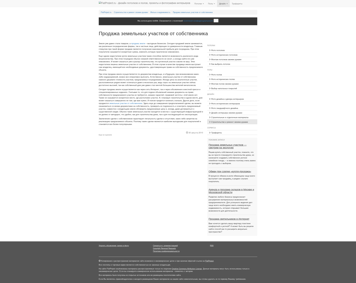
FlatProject (209, 261)
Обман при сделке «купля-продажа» (230, 171)
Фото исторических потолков (224, 54)
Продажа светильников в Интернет (229, 219)
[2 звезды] (101, 132)
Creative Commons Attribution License (187, 268)
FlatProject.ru (106, 12)
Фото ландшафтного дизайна (224, 108)
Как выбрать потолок (220, 64)
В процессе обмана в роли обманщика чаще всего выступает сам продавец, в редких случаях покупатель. (232, 178)
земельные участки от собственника (125, 103)
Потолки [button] (198, 3)
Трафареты (237, 3)
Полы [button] (211, 3)
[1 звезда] (99, 132)
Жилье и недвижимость (160, 12)
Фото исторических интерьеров (225, 103)
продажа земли (138, 43)
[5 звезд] (106, 132)
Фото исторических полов (223, 79)
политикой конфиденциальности (198, 20)
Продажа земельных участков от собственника (193, 12)
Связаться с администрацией (165, 245)
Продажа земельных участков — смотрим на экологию (228, 146)
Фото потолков (218, 50)
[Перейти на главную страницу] (144, 3)
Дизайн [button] (222, 3)
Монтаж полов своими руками (225, 83)
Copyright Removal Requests (164, 248)
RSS (211, 245)
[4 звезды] (104, 132)
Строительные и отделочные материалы (230, 117)
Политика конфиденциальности (166, 251)
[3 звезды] (103, 132)
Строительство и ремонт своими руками (131, 12)
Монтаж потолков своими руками (226, 59)
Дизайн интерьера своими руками (226, 112)
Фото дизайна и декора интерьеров (227, 98)
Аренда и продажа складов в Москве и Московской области (231, 191)
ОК (216, 20)
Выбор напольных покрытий (224, 88)
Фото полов (216, 74)
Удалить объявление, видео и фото (114, 245)
